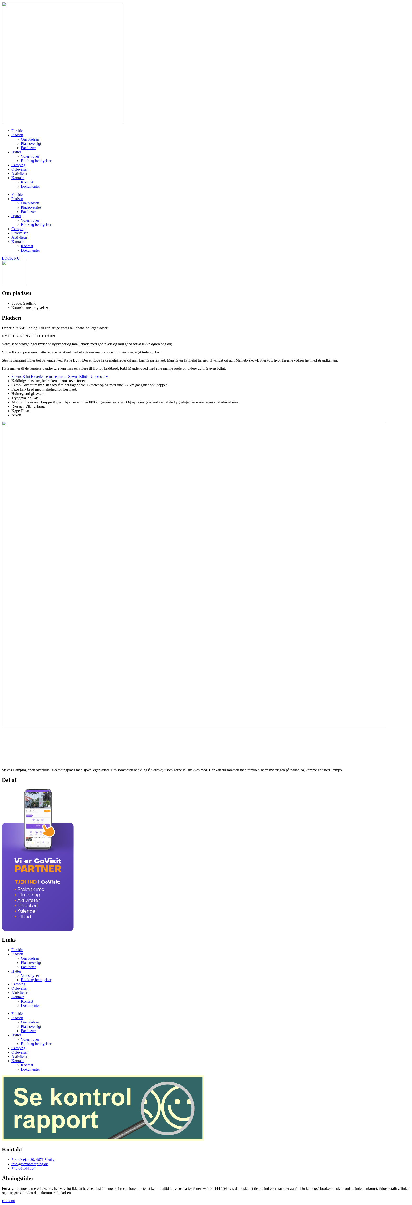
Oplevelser (19, 169)
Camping (18, 165)
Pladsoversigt (31, 143)
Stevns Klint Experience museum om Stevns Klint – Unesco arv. (59, 376)
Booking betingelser (36, 161)
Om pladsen (30, 139)
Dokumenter (30, 186)
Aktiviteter (19, 173)
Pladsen (17, 135)
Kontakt (17, 178)
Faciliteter (28, 148)
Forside (17, 131)
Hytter (16, 152)
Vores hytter (30, 156)
